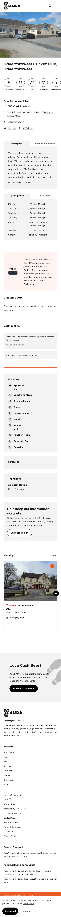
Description (16, 143)
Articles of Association (14, 813)
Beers (6, 784)
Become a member (15, 344)
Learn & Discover (12, 795)
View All (53, 555)
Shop (6, 799)
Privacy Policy (10, 804)
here (25, 856)
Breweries (8, 780)
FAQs (34, 732)
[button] (56, 593)
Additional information (44, 143)
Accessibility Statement (14, 808)
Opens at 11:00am (19, 106)
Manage (26, 911)
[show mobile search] (50, 6)
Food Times (44, 195)
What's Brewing (11, 836)
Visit (6, 761)
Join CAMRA (9, 752)
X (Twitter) (28, 128)
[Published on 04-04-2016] (30, 597)
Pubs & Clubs (9, 766)
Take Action (9, 770)
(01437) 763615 (16, 121)
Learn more (28, 903)
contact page (48, 732)
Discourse (8, 831)
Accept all (10, 910)
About (6, 757)
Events (7, 775)
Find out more (30, 284)
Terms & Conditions (12, 827)
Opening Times (17, 195)
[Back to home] (12, 5)
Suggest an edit (19, 532)
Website (12, 128)
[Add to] (52, 566)
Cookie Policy (10, 818)
